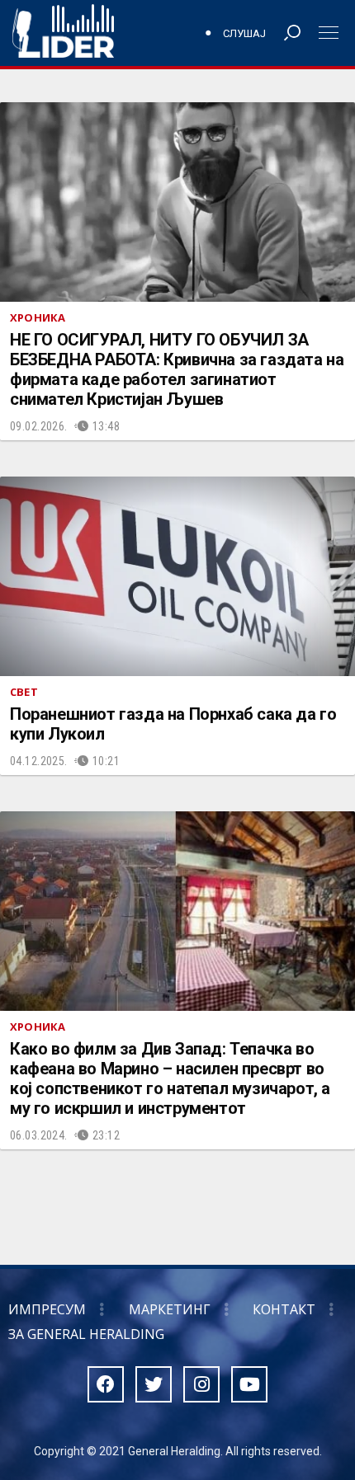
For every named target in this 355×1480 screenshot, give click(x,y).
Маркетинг (170, 1309)
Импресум (47, 1309)
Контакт (284, 1309)
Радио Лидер (63, 33)
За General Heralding (86, 1334)
